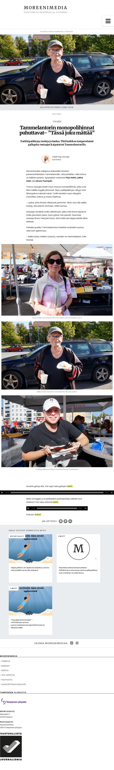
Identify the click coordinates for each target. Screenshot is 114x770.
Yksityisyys (7, 680)
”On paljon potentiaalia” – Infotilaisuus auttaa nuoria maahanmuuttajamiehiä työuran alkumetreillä (28, 624)
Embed (38, 514)
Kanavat (5, 666)
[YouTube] (71, 643)
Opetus (5, 670)
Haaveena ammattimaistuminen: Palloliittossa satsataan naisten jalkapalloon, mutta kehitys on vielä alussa (78, 570)
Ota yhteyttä (8, 675)
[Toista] (2, 492)
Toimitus (5, 661)
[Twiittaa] (65, 521)
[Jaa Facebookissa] (61, 521)
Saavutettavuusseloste (13, 684)
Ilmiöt (61, 536)
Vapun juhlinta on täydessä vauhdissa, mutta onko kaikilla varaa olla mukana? (30, 568)
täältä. (70, 486)
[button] (108, 21)
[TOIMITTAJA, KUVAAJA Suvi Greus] (57, 165)
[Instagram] (77, 643)
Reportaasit (17, 536)
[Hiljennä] (112, 492)
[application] (57, 492)
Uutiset (57, 114)
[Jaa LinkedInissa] (70, 521)
